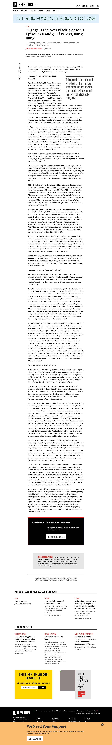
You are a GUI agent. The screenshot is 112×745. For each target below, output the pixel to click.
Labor (15, 10)
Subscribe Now (81, 694)
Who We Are (39, 721)
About (78, 6)
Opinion (33, 10)
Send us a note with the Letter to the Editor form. (60, 580)
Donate (92, 6)
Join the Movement (35, 738)
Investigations (44, 10)
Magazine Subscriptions (74, 721)
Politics (24, 10)
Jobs (85, 721)
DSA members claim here (56, 536)
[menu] (36, 5)
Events (55, 10)
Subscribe (85, 6)
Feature (28, 26)
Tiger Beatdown (56, 564)
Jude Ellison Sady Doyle (34, 49)
